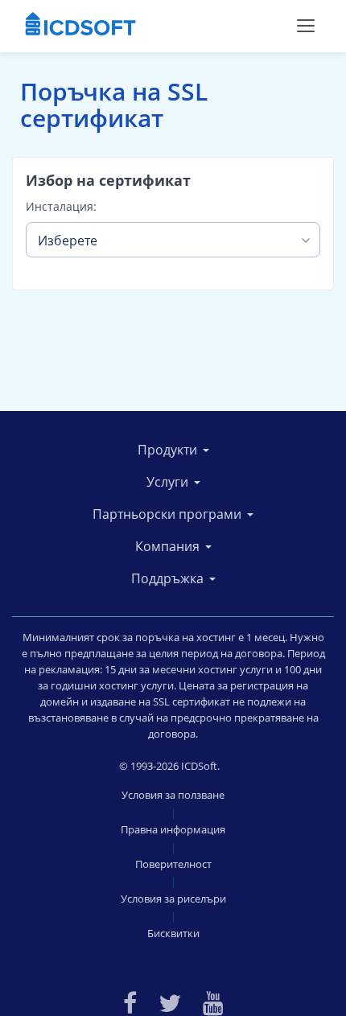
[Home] (80, 26)
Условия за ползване (173, 795)
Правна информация (173, 829)
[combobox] (173, 239)
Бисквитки (173, 933)
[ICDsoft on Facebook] (130, 1001)
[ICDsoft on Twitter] (170, 1001)
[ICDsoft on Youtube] (213, 1001)
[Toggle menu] (306, 26)
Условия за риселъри (173, 898)
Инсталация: (61, 206)
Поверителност (173, 864)
